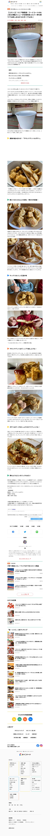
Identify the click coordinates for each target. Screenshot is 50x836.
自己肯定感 (12, 764)
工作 (22, 766)
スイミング (34, 784)
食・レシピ (24, 3)
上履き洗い (34, 771)
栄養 (10, 784)
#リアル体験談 (10, 20)
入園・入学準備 (35, 3)
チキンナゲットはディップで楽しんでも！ (18, 80)
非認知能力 (33, 737)
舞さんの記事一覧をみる (24, 558)
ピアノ (33, 785)
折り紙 (22, 770)
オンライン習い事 (31, 730)
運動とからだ (28, 3)
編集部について (12, 820)
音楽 (33, 782)
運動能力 (22, 784)
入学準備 (11, 796)
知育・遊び (16, 3)
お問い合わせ (11, 828)
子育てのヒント (12, 3)
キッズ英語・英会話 (36, 780)
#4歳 (19, 20)
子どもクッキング (19, 730)
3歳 (9, 805)
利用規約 (24, 820)
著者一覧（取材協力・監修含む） (21, 811)
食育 (10, 789)
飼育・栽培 (23, 768)
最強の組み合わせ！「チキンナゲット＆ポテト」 (20, 73)
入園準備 (11, 797)
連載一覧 (10, 811)
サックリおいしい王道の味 (15, 78)
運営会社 (19, 820)
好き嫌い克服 (17, 737)
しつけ (27, 734)
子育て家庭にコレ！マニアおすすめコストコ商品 (21, 9)
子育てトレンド (35, 766)
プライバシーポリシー (29, 822)
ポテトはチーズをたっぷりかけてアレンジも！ (20, 83)
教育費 (33, 770)
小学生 (21, 805)
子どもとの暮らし (20, 3)
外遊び (22, 773)
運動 (22, 780)
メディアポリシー (12, 824)
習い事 (31, 3)
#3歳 (16, 20)
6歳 (17, 805)
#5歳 (25, 20)
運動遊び (26, 737)
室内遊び (35, 734)
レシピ (11, 785)
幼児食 (11, 787)
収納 (33, 768)
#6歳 (22, 20)
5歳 (15, 805)
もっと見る (24, 594)
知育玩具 (22, 764)
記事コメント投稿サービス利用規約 (16, 822)
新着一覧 (32, 811)
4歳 (12, 805)
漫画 (38, 3)
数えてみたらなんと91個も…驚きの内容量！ (19, 75)
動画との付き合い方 (18, 734)
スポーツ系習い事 (35, 787)
